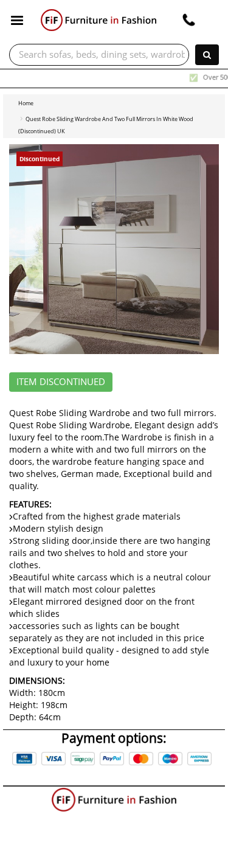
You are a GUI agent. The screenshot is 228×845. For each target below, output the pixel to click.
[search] (207, 54)
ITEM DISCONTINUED (60, 382)
